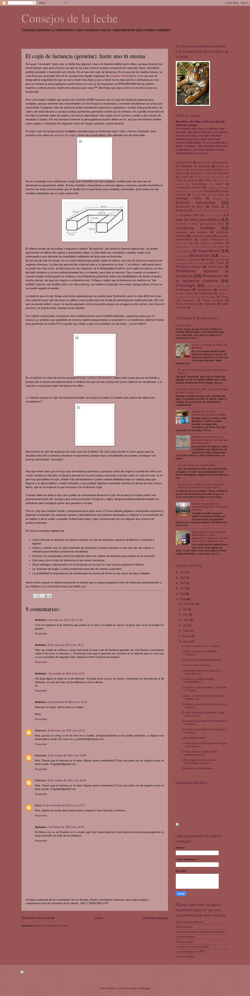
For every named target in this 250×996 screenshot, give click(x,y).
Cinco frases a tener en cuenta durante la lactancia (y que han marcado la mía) (201, 486)
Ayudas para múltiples (202, 170)
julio (185, 609)
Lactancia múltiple (195, 228)
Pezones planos (197, 263)
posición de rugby (65, 135)
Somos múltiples (185, 956)
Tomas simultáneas (187, 303)
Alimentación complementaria (213, 162)
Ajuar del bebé (184, 162)
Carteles (184, 177)
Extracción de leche (190, 206)
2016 (183, 588)
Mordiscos (180, 256)
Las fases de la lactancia (196, 665)
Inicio (99, 918)
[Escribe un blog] (39, 596)
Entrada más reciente (38, 918)
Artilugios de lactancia (195, 166)
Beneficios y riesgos (201, 173)
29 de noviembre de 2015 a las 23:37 (64, 805)
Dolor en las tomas (212, 195)
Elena (38, 805)
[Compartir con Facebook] (46, 596)
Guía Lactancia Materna (189, 922)
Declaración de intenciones (188, 191)
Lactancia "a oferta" (187, 224)
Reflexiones (183, 289)
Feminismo (197, 211)
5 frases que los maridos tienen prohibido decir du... (200, 753)
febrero (187, 636)
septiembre (189, 603)
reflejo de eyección (215, 286)
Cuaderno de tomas (216, 188)
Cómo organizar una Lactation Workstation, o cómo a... (199, 761)
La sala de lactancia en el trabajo (200, 646)
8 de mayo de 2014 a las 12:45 (64, 620)
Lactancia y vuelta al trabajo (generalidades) (198, 680)
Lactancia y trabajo (202, 236)
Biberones (223, 173)
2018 (183, 577)
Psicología (185, 285)
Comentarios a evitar (207, 184)
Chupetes (220, 177)
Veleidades (210, 303)
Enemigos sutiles (188, 198)
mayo (186, 620)
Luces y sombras (211, 243)
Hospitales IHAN (189, 215)
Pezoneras (181, 263)
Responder (41, 633)
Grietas (225, 211)
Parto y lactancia (189, 259)
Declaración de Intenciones (197, 768)
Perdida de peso (214, 260)
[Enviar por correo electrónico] (35, 596)
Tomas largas (208, 297)
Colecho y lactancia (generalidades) (202, 659)
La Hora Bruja (183, 325)
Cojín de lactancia (186, 180)
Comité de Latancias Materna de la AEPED (200, 931)
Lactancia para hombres (191, 232)
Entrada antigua (155, 918)
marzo (187, 630)
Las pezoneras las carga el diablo (197, 465)
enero (186, 641)
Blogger (146, 988)
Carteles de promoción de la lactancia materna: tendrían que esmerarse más (210, 439)
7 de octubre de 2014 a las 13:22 (65, 673)
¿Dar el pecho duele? (194, 737)
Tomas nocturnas (212, 300)
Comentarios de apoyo (189, 187)
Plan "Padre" (216, 263)
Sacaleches (204, 289)
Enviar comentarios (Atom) (53, 925)
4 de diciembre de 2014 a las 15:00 (67, 702)
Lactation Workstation (123, 75)
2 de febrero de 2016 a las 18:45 (65, 827)
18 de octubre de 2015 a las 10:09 (66, 780)
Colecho (208, 180)
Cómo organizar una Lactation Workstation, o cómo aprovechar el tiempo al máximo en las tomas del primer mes (210, 536)
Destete (209, 191)
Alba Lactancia (184, 926)
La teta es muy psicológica (202, 217)
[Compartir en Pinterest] (50, 596)
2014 (183, 599)
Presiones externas (188, 266)
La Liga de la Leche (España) (192, 946)
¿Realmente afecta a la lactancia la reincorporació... (202, 672)
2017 (183, 583)
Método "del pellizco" (215, 247)
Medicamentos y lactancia (188, 247)
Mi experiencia (206, 250)
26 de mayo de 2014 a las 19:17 (65, 644)
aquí (83, 586)
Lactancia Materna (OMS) (190, 951)
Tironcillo (192, 297)
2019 (183, 572)
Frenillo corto (212, 211)
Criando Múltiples (185, 936)
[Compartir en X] (42, 596)
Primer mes (216, 266)
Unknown (40, 730)
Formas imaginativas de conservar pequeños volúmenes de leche (210, 506)
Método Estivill (182, 251)
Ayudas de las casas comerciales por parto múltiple (209, 413)
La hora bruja (212, 215)
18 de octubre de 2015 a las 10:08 (66, 755)
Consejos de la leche (69, 18)
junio (186, 614)
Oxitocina (224, 256)
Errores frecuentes (195, 202)
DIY (194, 195)
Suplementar (206, 293)
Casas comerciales (203, 177)
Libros (178, 243)
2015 (183, 593)
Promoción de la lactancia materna (202, 278)
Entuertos (217, 199)
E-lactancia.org (184, 941)
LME (190, 243)
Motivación (199, 255)
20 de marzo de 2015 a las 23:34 (66, 730)
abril (185, 625)
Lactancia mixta (214, 223)
